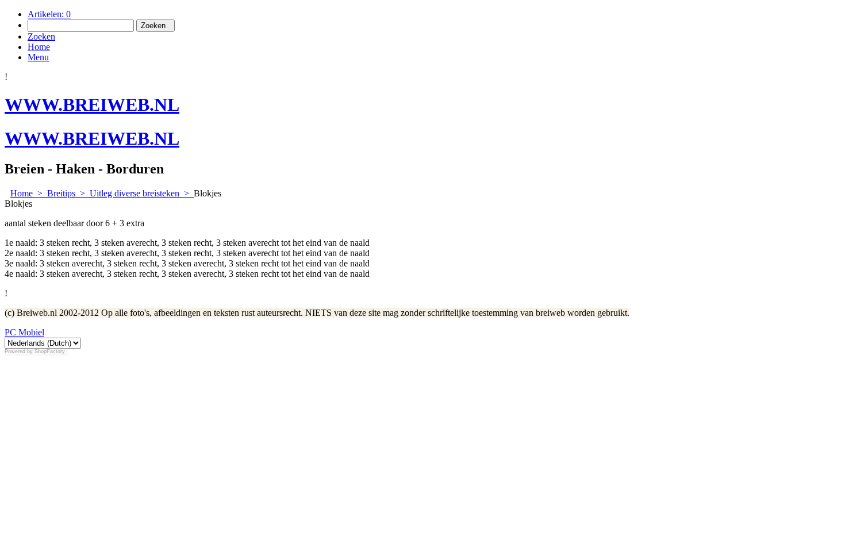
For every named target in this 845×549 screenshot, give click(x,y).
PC (10, 332)
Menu (38, 57)
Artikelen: (49, 14)
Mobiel (30, 332)
